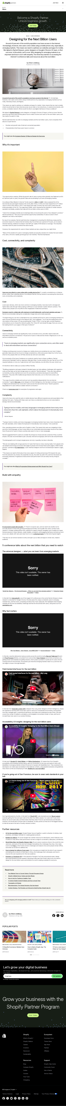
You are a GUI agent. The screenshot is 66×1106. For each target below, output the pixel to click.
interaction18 (15, 598)
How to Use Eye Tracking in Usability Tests (19, 878)
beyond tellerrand (45, 650)
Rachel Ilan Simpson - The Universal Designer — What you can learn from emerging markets (27, 591)
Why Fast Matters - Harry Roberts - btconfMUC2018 (24, 650)
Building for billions (11, 837)
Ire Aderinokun (19, 447)
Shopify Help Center (50, 1064)
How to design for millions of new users (17, 850)
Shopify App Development (35, 944)
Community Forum (49, 1067)
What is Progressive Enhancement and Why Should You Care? (33, 466)
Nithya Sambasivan (34, 761)
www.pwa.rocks (13, 389)
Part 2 (14, 846)
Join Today (33, 25)
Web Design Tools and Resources (11, 944)
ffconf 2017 (34, 816)
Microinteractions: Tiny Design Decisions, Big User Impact (23, 885)
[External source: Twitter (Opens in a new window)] (58, 915)
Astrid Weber (22, 761)
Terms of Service (7, 1094)
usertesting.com (7, 605)
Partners (46, 1048)
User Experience (35, 36)
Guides (25, 1070)
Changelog (26, 1080)
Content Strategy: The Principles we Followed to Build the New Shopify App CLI (29, 888)
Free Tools (26, 1077)
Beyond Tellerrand (51, 656)
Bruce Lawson (56, 816)
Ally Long (17, 382)
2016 (36, 202)
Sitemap (36, 1094)
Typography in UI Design (14, 883)
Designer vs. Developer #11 (14, 856)
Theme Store (48, 1041)
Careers (25, 1044)
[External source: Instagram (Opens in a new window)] (15, 1098)
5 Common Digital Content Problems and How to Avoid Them (24, 880)
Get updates (57, 976)
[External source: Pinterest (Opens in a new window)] (27, 1098)
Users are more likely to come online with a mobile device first (21, 292)
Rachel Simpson (15, 112)
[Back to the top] (4, 1036)
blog (27, 36)
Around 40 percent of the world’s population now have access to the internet (25, 98)
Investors (26, 1048)
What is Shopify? (28, 1038)
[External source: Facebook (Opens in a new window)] (53, 915)
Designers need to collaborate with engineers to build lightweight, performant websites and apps (31, 312)
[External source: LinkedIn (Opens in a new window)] (62, 915)
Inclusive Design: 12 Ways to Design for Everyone (30, 136)
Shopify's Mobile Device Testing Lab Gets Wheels (21, 876)
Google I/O (13, 761)
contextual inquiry (38, 534)
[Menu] (63, 3)
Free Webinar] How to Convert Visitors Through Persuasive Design (26, 873)
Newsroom (26, 1051)
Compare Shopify (28, 1067)
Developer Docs (49, 1038)
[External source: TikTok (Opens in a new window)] (19, 1098)
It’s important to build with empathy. (13, 527)
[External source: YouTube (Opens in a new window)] (11, 1098)
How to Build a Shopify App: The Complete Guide (37, 948)
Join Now (55, 3)
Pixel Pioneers (9, 658)
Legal (17, 1094)
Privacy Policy (26, 1094)
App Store (47, 1044)
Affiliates (46, 1051)
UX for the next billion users (14, 833)
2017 (41, 202)
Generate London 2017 (19, 709)
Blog (24, 1064)
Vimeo (37, 592)
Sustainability (27, 1054)
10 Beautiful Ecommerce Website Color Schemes (13, 948)
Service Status (48, 1073)
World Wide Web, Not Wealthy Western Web (19, 842)
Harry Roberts (41, 658)
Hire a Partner (48, 1070)
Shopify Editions (28, 1041)
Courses (25, 1073)
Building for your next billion (36, 768)
